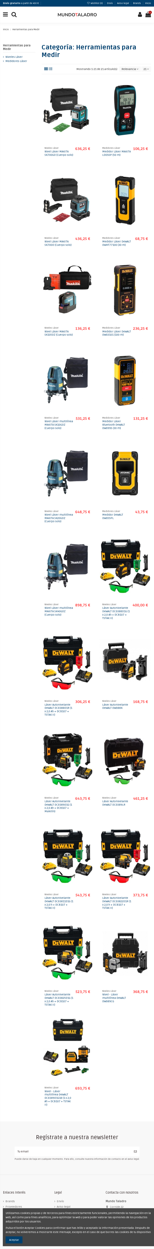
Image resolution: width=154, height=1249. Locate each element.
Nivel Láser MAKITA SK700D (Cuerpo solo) (58, 243)
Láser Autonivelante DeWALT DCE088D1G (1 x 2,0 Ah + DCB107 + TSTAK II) (116, 613)
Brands (137, 3)
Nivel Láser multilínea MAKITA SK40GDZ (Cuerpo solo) (59, 611)
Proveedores (13, 1206)
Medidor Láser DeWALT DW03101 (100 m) (116, 333)
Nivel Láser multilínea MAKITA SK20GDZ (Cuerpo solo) (59, 518)
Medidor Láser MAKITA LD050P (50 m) (116, 153)
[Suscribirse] (135, 1151)
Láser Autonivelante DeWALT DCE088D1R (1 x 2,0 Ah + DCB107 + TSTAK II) (58, 709)
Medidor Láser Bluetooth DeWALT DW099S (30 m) (113, 425)
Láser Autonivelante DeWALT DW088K (115, 706)
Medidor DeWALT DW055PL (112, 516)
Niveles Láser (14, 57)
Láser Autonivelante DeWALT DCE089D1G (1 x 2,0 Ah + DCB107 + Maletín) (58, 806)
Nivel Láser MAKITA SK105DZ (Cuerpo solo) (59, 333)
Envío (110, 3)
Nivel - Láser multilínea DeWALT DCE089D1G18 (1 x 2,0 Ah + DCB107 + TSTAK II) (58, 1098)
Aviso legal (123, 3)
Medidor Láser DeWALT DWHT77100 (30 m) (116, 243)
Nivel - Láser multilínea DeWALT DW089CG (114, 998)
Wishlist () (96, 3)
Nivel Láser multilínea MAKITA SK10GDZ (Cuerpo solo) (59, 425)
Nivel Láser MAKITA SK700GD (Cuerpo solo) (59, 153)
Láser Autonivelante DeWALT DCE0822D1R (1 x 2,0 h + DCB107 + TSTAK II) (116, 903)
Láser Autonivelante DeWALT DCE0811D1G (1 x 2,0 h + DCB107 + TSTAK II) (59, 903)
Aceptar (14, 1240)
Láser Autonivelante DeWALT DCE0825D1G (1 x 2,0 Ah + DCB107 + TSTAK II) (59, 999)
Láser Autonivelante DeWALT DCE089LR (115, 803)
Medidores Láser (16, 61)
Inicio (148, 3)
